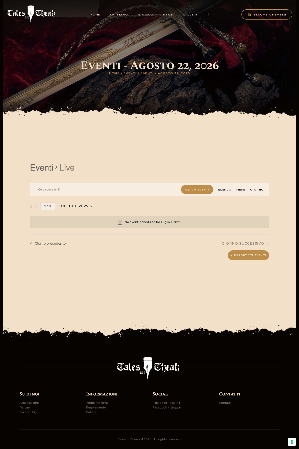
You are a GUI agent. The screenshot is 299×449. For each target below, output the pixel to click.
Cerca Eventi (197, 189)
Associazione (29, 403)
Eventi (130, 73)
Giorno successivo (243, 243)
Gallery (91, 412)
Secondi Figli (29, 412)
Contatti (225, 403)
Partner (25, 407)
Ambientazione (97, 403)
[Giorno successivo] (36, 206)
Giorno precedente (50, 243)
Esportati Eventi (250, 255)
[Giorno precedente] (31, 206)
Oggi (48, 206)
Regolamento (96, 407)
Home (114, 73)
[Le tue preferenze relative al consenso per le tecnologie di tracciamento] (292, 442)
